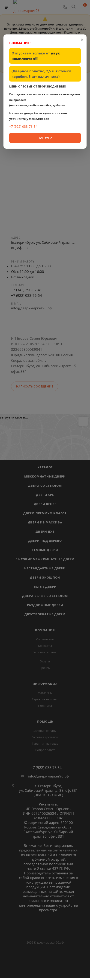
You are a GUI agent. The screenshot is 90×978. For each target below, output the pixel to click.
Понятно (45, 138)
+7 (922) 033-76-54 (23, 126)
